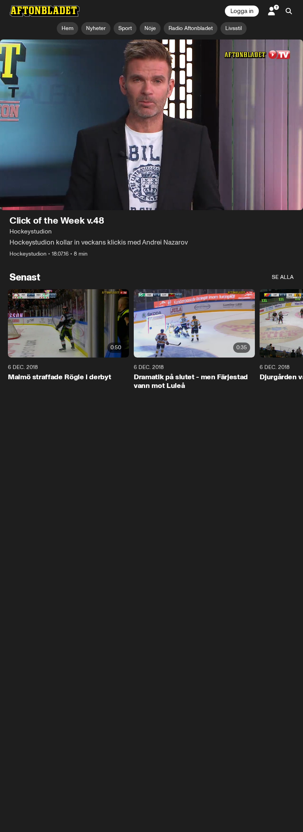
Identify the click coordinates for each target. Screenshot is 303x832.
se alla (283, 277)
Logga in (241, 11)
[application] (151, 125)
